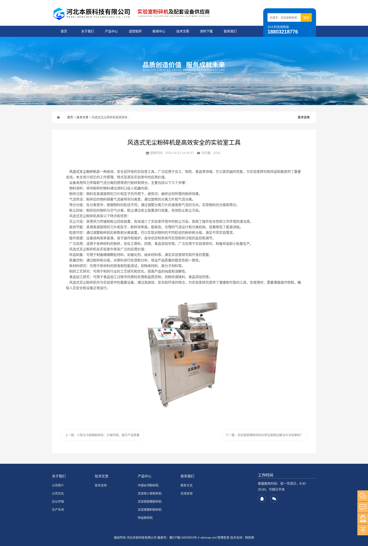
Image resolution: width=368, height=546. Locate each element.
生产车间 (58, 509)
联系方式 (187, 485)
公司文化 (58, 493)
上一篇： (102, 435)
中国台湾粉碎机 (148, 485)
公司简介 (58, 485)
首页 (64, 31)
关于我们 (87, 31)
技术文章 (182, 31)
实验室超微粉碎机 (150, 501)
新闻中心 (158, 31)
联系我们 (230, 31)
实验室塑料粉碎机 (150, 509)
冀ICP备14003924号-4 (184, 537)
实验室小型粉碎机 (150, 493)
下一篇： (264, 435)
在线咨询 (187, 493)
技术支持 (304, 117)
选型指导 (135, 31)
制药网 (249, 537)
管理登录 (223, 537)
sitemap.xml (208, 537)
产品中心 (111, 31)
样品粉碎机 (145, 517)
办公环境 (58, 501)
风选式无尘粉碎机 (82, 171)
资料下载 (206, 31)
